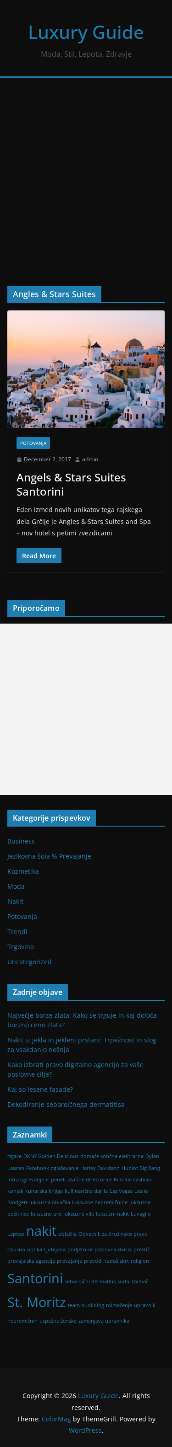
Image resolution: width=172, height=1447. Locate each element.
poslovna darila (113, 1249)
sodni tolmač (132, 1281)
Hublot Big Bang (141, 1168)
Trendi (17, 931)
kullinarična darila (86, 1191)
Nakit (15, 901)
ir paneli (56, 1179)
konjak (15, 1191)
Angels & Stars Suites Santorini (71, 484)
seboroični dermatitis (90, 1281)
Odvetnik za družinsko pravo (113, 1234)
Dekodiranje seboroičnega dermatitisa (66, 1104)
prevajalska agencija (31, 1261)
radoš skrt (117, 1261)
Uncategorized (29, 961)
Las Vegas (121, 1191)
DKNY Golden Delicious (50, 1156)
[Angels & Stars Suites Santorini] (86, 369)
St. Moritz (36, 1302)
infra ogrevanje (25, 1179)
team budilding (86, 1305)
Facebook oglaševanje (52, 1168)
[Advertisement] (86, 168)
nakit (41, 1231)
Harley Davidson (100, 1168)
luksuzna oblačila (49, 1202)
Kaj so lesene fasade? (40, 1089)
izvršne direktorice (89, 1179)
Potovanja (33, 443)
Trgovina (20, 946)
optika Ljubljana (46, 1249)
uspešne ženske (58, 1321)
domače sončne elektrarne (112, 1156)
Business (21, 841)
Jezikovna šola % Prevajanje (49, 856)
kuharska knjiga (44, 1191)
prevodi (93, 1261)
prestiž (141, 1249)
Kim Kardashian (132, 1179)
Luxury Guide (86, 31)
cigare (14, 1156)
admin (90, 459)
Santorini (35, 1278)
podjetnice (80, 1249)
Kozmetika (23, 871)
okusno (16, 1249)
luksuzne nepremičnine (100, 1202)
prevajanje (69, 1261)
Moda (16, 886)
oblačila (67, 1234)
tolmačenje (119, 1305)
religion (140, 1261)
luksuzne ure (46, 1214)
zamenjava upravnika (103, 1321)
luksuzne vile (78, 1214)
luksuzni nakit (112, 1214)
